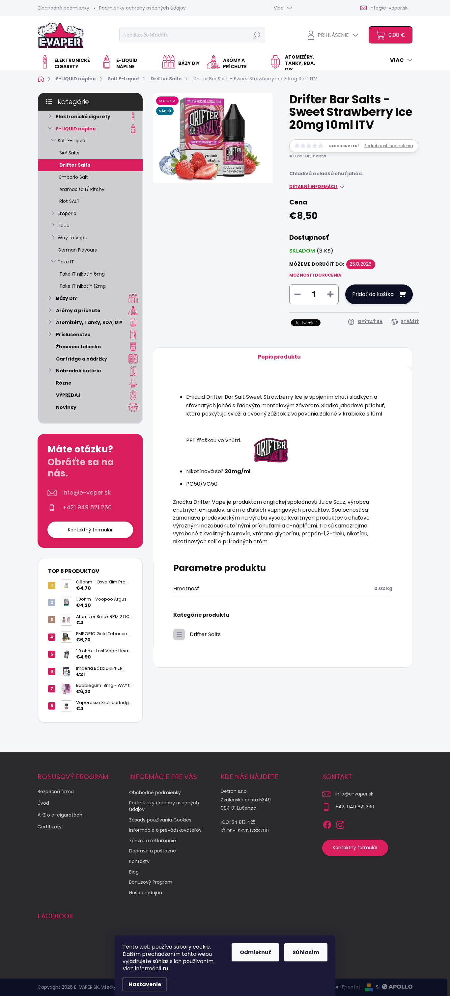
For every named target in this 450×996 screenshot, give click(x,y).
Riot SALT (69, 201)
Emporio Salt (73, 177)
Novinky (66, 407)
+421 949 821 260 (87, 507)
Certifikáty (50, 826)
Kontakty (139, 861)
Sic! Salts (69, 152)
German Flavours (77, 250)
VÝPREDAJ (68, 395)
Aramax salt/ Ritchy (81, 189)
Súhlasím (306, 952)
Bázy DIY (66, 298)
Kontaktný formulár (90, 529)
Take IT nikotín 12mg (82, 286)
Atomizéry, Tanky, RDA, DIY (89, 322)
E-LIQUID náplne (76, 128)
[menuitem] (67, 63)
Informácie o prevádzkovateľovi (166, 830)
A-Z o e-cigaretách (60, 815)
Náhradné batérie (78, 370)
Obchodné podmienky (63, 8)
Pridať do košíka (373, 294)
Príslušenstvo (73, 334)
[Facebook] (327, 823)
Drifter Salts (74, 165)
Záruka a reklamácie (152, 840)
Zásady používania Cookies (160, 820)
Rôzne (63, 383)
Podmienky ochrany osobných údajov (142, 8)
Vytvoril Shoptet (342, 986)
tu (165, 968)
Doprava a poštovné (152, 851)
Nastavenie (144, 984)
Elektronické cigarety (83, 116)
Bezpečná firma (56, 791)
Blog (134, 872)
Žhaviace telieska (78, 346)
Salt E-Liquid (71, 140)
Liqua (64, 225)
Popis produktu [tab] (279, 357)
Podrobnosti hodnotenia (388, 146)
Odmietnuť (255, 952)
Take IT (66, 261)
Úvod (43, 803)
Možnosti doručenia (315, 275)
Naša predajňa (145, 892)
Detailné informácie (313, 186)
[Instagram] (340, 823)
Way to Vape (72, 237)
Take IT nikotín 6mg (82, 274)
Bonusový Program (150, 882)
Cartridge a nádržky (81, 359)
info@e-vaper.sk (86, 493)
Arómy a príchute (78, 310)
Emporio (67, 213)
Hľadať (257, 35)
